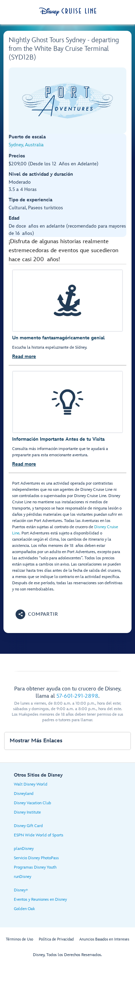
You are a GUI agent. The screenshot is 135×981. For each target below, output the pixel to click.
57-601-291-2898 (77, 696)
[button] (37, 614)
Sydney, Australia (26, 145)
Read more (24, 356)
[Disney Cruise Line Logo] (67, 12)
